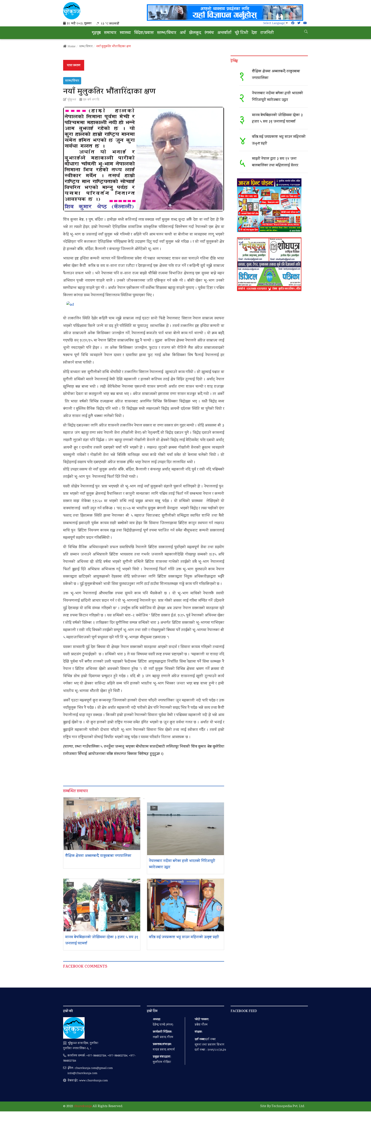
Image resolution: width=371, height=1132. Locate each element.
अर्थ (183, 33)
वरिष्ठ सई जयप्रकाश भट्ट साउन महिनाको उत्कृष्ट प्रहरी (184, 938)
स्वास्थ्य (125, 33)
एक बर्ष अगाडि (90, 100)
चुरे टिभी (241, 33)
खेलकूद (195, 33)
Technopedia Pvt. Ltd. (288, 1106)
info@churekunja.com (82, 1073)
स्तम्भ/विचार (166, 33)
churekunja (83, 1106)
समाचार (110, 33)
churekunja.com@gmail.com (94, 1068)
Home (72, 46)
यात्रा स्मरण (73, 65)
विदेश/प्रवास (144, 33)
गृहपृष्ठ (96, 33)
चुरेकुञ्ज (71, 100)
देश (254, 33)
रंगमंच (209, 33)
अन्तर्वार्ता (224, 33)
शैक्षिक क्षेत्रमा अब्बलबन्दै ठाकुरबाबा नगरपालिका (98, 856)
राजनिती (267, 33)
